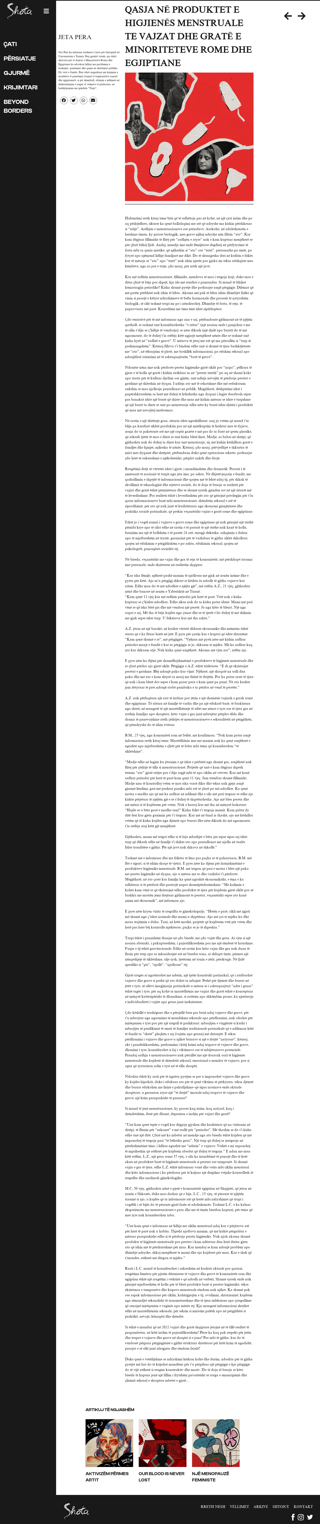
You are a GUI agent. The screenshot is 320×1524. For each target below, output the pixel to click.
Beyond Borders (18, 106)
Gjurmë (17, 73)
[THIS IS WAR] (291, 16)
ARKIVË (261, 1507)
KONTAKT (303, 1507)
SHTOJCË (281, 1507)
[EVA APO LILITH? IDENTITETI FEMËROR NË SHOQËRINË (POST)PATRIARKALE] (304, 16)
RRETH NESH (213, 1507)
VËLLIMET (239, 1507)
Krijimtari (21, 87)
